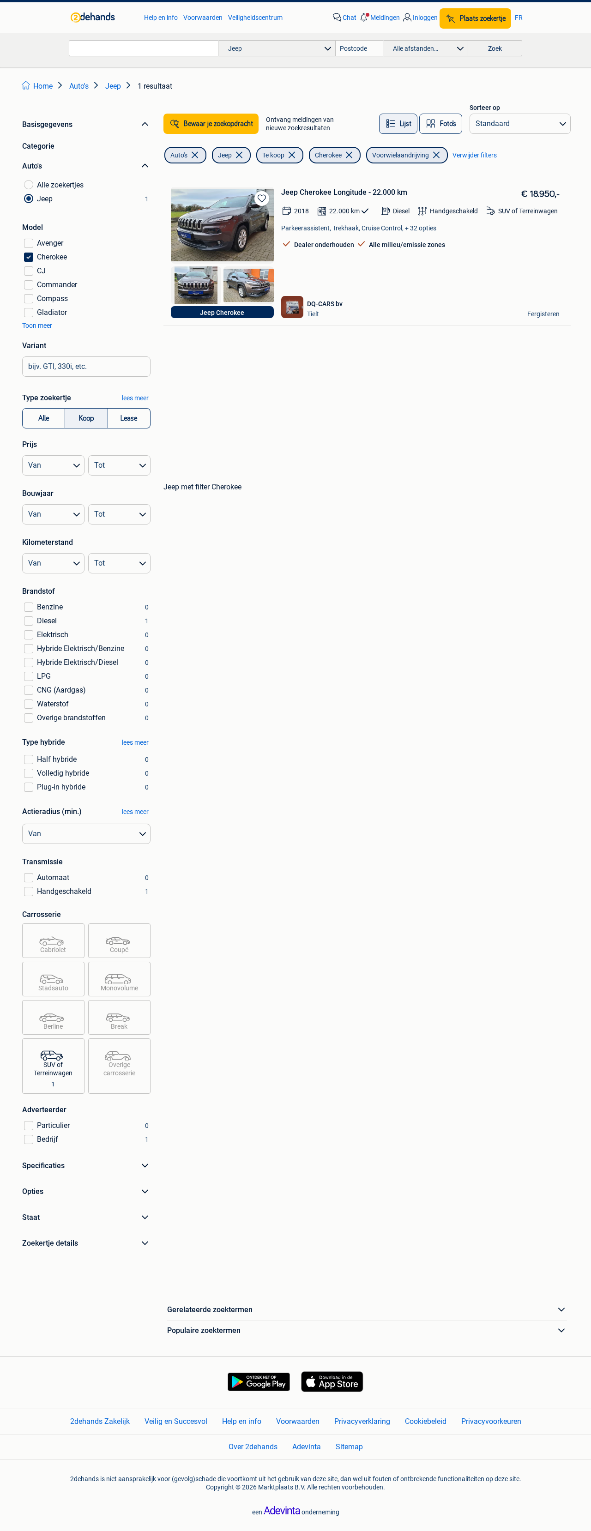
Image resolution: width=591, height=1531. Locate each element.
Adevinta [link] (306, 1446)
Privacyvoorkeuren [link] (491, 1421)
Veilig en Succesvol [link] (176, 1421)
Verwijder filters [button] (474, 155)
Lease (129, 418)
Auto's (178, 155)
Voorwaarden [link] (203, 17)
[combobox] (143, 48)
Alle (43, 418)
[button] (379, 17)
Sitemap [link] (349, 1446)
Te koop (273, 155)
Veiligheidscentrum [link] (255, 17)
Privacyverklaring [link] (362, 1421)
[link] (103, 17)
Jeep (225, 155)
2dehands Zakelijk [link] (100, 1421)
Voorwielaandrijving (400, 155)
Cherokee (328, 155)
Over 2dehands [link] (253, 1446)
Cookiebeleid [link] (425, 1421)
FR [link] (519, 17)
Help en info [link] (161, 17)
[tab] (398, 124)
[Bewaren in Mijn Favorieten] (261, 198)
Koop (86, 418)
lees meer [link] (135, 398)
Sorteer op (485, 107)
